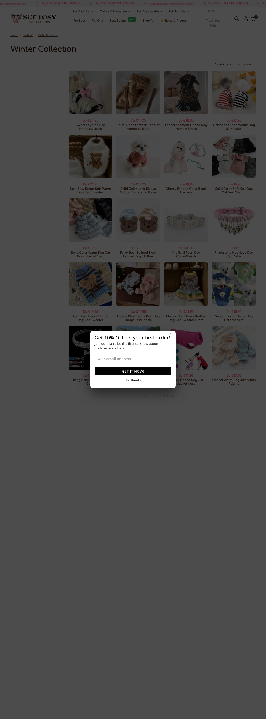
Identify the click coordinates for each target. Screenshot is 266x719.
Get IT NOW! (133, 371)
